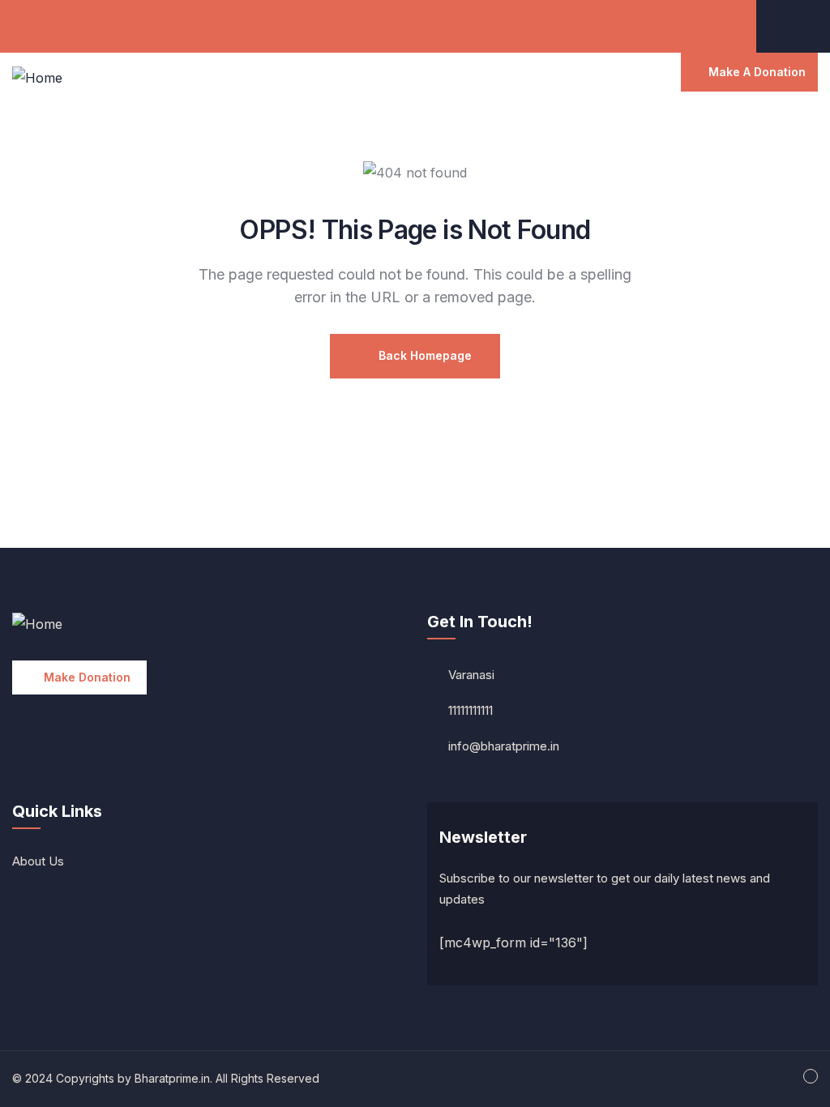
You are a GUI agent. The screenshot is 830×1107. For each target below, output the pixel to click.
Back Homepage (423, 355)
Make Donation (87, 677)
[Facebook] (803, 24)
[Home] (37, 78)
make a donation (757, 72)
